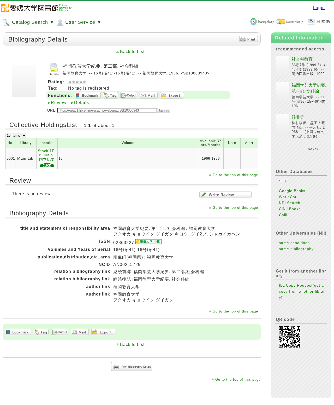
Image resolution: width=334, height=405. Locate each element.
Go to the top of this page (235, 175)
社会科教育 (302, 59)
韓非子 (298, 117)
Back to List (132, 51)
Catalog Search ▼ (32, 22)
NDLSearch (289, 203)
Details (81, 102)
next (312, 149)
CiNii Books (290, 209)
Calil (283, 215)
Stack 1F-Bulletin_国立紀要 (47, 155)
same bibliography (296, 249)
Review (59, 102)
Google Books (292, 191)
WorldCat (287, 197)
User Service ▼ (83, 22)
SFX (283, 181)
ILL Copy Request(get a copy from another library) (302, 291)
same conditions (294, 243)
